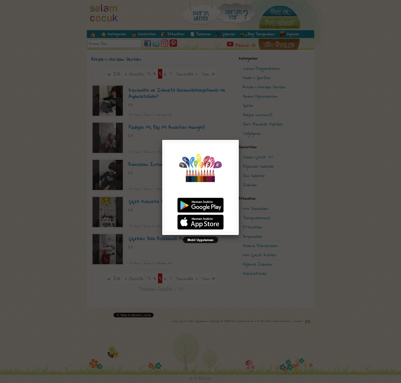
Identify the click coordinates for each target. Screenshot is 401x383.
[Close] (239, 140)
